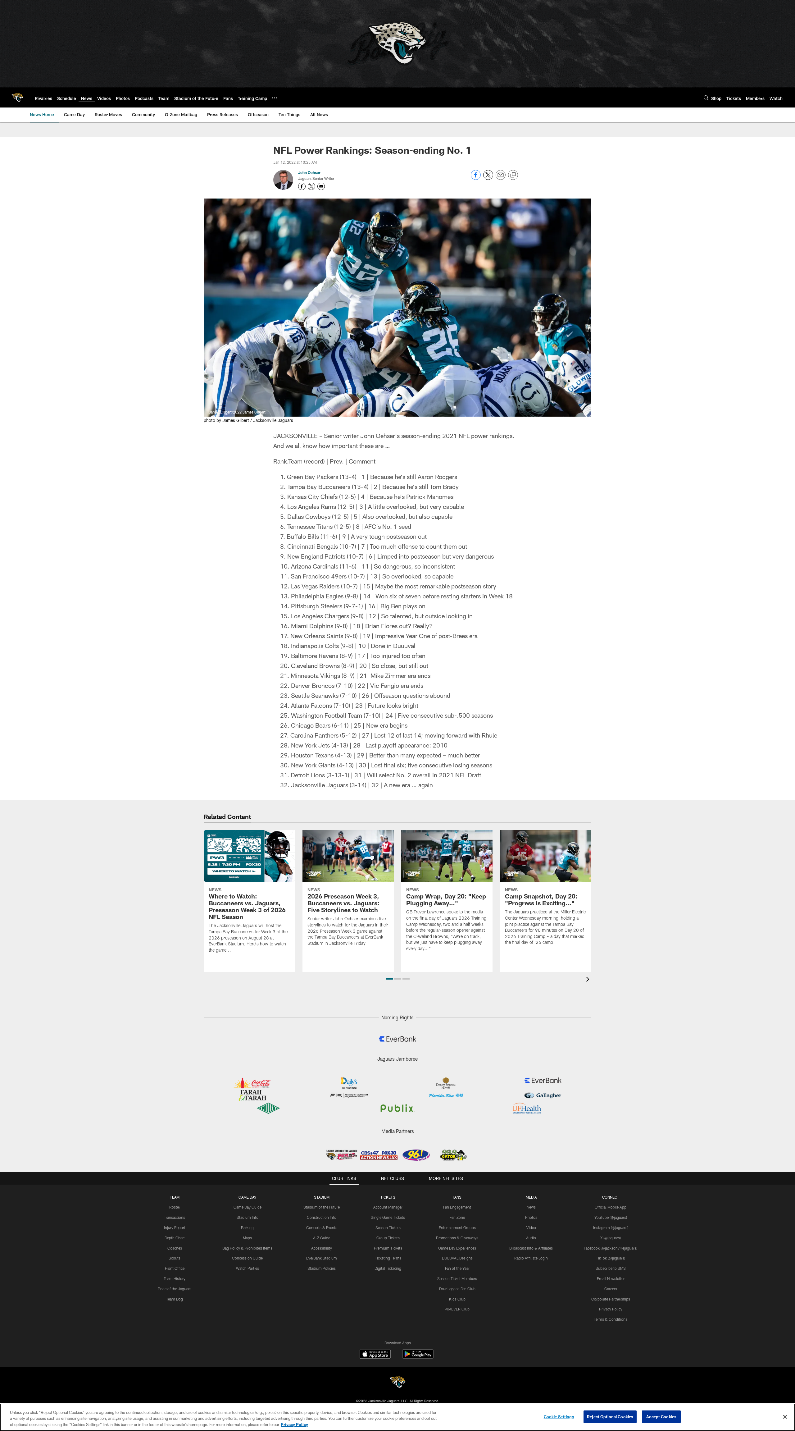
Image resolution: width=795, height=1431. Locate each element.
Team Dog (174, 1299)
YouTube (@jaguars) (610, 1217)
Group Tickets (388, 1238)
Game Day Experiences (457, 1248)
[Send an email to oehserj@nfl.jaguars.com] (321, 186)
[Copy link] (513, 175)
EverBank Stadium (321, 1258)
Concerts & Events (321, 1227)
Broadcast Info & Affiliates (531, 1248)
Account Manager (387, 1207)
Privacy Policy (610, 1309)
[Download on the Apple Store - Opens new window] (375, 1355)
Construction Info (321, 1217)
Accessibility (321, 1248)
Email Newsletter (611, 1278)
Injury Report (174, 1227)
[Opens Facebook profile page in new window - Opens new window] (302, 186)
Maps (247, 1238)
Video (531, 1227)
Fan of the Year (457, 1268)
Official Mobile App (610, 1207)
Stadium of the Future (321, 1207)
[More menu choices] (274, 97)
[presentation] (588, 980)
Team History (174, 1278)
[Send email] (501, 178)
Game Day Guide (247, 1207)
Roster (174, 1207)
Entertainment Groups (457, 1227)
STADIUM (321, 1197)
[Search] (706, 98)
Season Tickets (388, 1227)
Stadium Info (247, 1217)
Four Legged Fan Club (457, 1289)
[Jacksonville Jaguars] (397, 1383)
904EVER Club (457, 1309)
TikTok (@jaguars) (610, 1258)
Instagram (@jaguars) (610, 1227)
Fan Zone (457, 1217)
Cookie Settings (559, 1416)
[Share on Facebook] (476, 178)
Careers (610, 1289)
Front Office (174, 1268)
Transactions (174, 1217)
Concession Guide (247, 1258)
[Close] (785, 1417)
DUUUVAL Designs (457, 1258)
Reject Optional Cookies (610, 1416)
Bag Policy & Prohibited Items (247, 1248)
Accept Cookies (661, 1416)
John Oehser (309, 172)
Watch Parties (247, 1268)
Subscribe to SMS (611, 1268)
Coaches (174, 1248)
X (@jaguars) (610, 1238)
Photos (531, 1217)
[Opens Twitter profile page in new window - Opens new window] (311, 186)
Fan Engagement (457, 1207)
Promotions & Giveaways (457, 1238)
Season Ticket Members (457, 1278)
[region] (397, 1417)
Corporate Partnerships (610, 1299)
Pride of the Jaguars (174, 1289)
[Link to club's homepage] (17, 97)
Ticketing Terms (388, 1258)
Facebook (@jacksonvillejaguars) (610, 1248)
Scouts (174, 1258)
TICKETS (387, 1197)
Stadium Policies (321, 1268)
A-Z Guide (321, 1238)
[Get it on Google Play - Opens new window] (417, 1357)
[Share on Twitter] (488, 178)
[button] (389, 979)
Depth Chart (175, 1238)
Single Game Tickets (388, 1217)
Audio (531, 1238)
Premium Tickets (388, 1248)
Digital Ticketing (388, 1268)
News (531, 1207)
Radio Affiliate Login (531, 1258)
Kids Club (457, 1299)
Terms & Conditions (610, 1319)
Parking (247, 1227)
